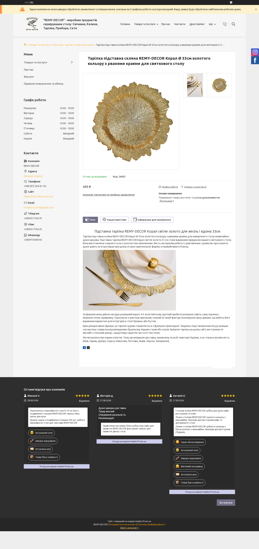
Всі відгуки (226, 502)
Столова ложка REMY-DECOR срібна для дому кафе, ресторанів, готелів (202, 412)
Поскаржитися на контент (122, 524)
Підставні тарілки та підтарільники (73, 44)
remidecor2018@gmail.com (39, 207)
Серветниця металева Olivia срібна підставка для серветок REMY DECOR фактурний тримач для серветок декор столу (128, 429)
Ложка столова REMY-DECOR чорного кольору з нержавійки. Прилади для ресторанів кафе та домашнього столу (200, 420)
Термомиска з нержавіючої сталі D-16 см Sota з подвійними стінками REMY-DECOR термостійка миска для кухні (54, 413)
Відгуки (29, 76)
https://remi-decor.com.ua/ (38, 196)
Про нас (165, 24)
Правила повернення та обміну (43, 83)
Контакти (179, 24)
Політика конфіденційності (151, 524)
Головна (125, 24)
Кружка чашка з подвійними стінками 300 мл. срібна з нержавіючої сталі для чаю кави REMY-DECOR (57, 421)
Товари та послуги (144, 24)
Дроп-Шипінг (197, 24)
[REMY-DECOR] (32, 24)
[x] (88, 348)
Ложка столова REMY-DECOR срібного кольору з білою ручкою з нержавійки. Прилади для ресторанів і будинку (202, 429)
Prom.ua (147, 521)
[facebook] (84, 348)
